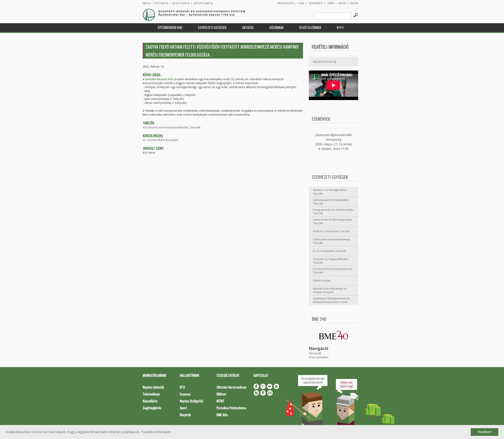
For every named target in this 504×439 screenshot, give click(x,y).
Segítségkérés (152, 407)
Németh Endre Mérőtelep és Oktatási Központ (329, 290)
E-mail (301, 3)
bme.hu (146, 3)
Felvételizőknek (310, 27)
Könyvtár (185, 414)
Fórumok (315, 353)
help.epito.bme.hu (203, 3)
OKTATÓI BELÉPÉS (285, 3)
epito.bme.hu (161, 3)
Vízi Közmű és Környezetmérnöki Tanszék (172, 127)
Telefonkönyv (315, 3)
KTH (182, 387)
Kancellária (150, 400)
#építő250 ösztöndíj (324, 61)
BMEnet (221, 394)
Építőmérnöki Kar (170, 27)
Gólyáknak (276, 27)
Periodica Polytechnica (231, 407)
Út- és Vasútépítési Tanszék (329, 251)
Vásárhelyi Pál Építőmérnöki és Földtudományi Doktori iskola (331, 300)
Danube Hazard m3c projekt (164, 79)
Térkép (330, 3)
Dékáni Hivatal (321, 280)
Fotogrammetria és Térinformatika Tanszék (333, 211)
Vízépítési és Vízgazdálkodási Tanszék (330, 261)
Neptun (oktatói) (153, 387)
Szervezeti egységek (212, 27)
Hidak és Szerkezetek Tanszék (331, 231)
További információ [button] (156, 432)
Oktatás (248, 27)
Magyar (354, 3)
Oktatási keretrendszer (232, 387)
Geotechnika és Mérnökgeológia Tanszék (332, 221)
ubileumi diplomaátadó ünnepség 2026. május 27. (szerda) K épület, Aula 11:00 (333, 142)
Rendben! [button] (484, 432)
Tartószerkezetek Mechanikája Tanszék (331, 241)
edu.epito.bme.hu (181, 3)
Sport (183, 407)
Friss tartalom (319, 357)
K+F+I (340, 27)
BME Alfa (222, 414)
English (342, 3)
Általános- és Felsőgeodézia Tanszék (329, 191)
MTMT (220, 400)
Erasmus (185, 394)
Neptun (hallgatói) (191, 400)
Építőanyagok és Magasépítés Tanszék (331, 201)
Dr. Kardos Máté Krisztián (160, 140)
